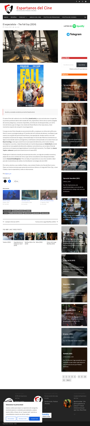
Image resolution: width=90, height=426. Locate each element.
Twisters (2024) (7, 242)
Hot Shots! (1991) (68, 232)
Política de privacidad (52, 17)
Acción (15, 210)
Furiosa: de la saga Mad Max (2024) (45, 222)
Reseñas (14, 17)
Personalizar (11, 418)
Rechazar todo (23, 418)
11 (64, 380)
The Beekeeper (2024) (70, 109)
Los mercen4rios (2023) (70, 133)
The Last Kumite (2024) (70, 85)
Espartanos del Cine (34, 8)
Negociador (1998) (68, 284)
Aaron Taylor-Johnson (16, 213)
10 (85, 377)
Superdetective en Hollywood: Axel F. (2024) (18, 244)
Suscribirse (82, 65)
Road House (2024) (69, 154)
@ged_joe (8, 173)
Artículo (21, 210)
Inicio (6, 17)
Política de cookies (69, 17)
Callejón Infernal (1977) (12, 222)
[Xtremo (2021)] (11, 195)
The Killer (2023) (26, 200)
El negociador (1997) (69, 310)
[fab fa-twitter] (45, 408)
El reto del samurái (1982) (47, 200)
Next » (68, 380)
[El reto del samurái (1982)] (48, 195)
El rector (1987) (68, 334)
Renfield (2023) (67, 353)
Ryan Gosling (45, 213)
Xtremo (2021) (6, 200)
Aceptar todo (34, 418)
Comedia (28, 210)
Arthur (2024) (39, 242)
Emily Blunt (36, 213)
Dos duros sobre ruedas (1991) (72, 204)
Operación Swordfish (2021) (71, 178)
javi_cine (17, 27)
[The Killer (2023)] (30, 195)
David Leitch (27, 213)
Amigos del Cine (35, 17)
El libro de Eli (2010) (69, 260)
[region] (23, 412)
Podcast (22, 17)
